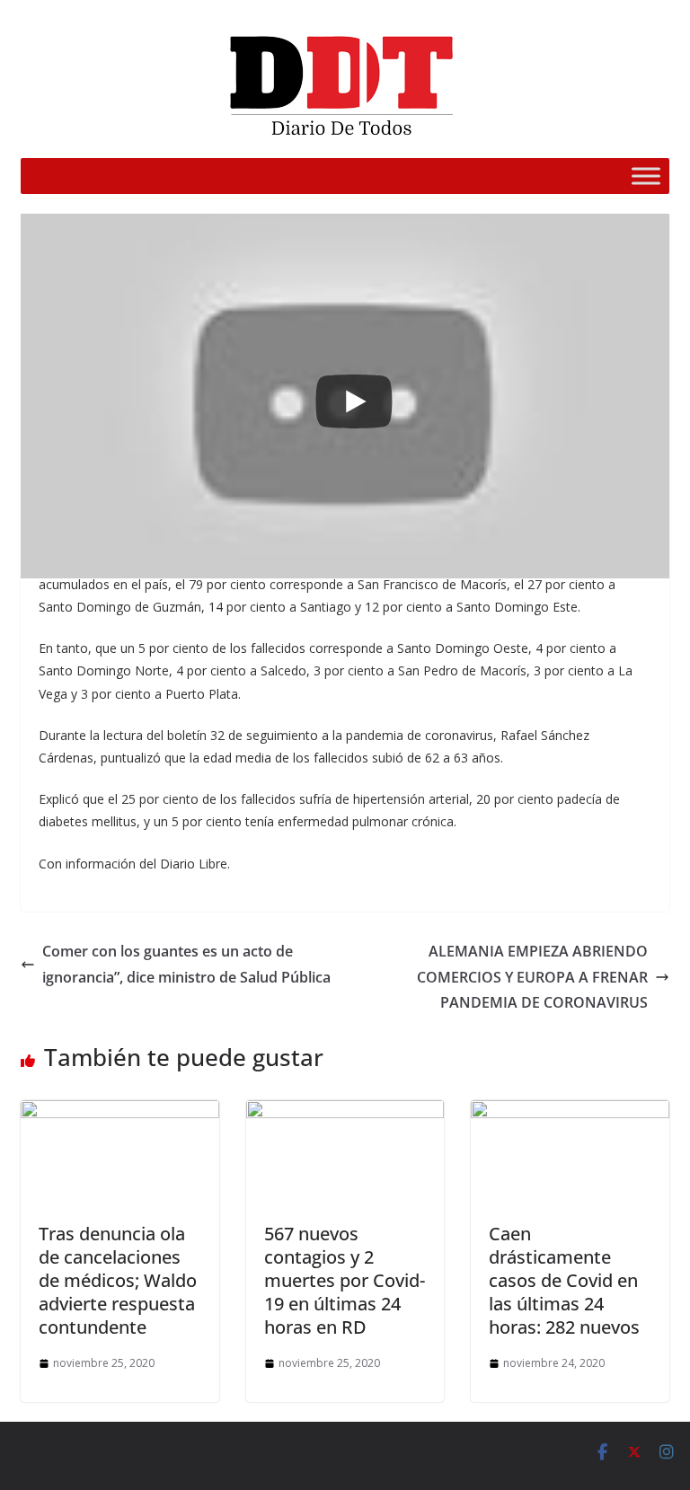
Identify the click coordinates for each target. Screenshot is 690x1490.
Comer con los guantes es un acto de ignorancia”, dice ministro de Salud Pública (186, 964)
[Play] (354, 401)
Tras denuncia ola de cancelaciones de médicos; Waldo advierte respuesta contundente (118, 1280)
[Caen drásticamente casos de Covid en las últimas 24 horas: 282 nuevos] (570, 1113)
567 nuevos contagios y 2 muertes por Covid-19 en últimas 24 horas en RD (344, 1280)
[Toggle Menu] (646, 175)
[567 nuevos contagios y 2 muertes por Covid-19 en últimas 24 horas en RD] (345, 1113)
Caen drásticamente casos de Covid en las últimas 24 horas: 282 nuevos (564, 1280)
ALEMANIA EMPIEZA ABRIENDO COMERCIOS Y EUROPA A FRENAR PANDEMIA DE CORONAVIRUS (532, 977)
